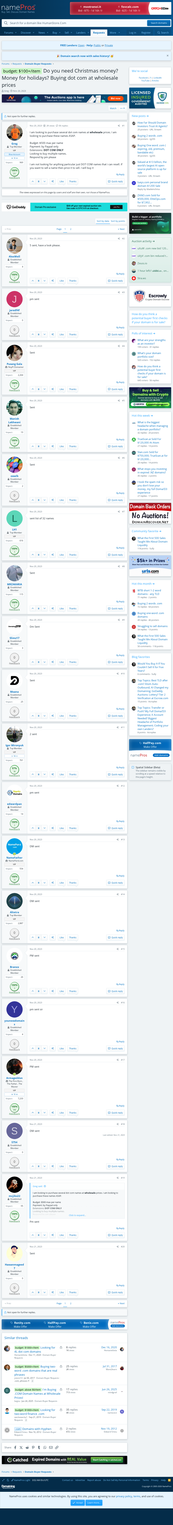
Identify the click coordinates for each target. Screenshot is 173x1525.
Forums (8, 32)
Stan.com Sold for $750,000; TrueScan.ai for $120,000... (153, 455)
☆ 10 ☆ (14, 756)
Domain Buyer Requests (47, 1378)
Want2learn (111, 1369)
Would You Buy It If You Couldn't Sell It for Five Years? (151, 667)
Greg (6, 90)
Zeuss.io (142, 263)
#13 (123, 839)
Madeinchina (153, 189)
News (42, 32)
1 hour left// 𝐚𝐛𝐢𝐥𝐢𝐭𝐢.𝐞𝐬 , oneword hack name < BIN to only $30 (153, 270)
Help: (89, 45)
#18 (123, 1124)
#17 (123, 1059)
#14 (123, 894)
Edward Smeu (20, 1432)
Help (163, 1480)
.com (16, 1380)
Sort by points (118, 221)
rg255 (152, 139)
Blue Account (14, 154)
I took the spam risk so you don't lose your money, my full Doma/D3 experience (152, 487)
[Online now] (14, 854)
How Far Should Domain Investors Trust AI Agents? (152, 124)
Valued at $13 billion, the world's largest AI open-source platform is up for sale (152, 167)
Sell (67, 32)
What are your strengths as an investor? (152, 341)
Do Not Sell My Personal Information (121, 1480)
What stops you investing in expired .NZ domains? (152, 470)
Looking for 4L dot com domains (34, 1349)
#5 (123, 400)
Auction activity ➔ (143, 241)
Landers (80, 32)
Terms (146, 1480)
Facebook (143, 77)
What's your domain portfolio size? (149, 354)
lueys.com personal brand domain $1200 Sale (153, 183)
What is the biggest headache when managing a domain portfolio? (153, 425)
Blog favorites (141, 657)
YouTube (145, 80)
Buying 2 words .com (150, 135)
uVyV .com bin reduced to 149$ (153, 255)
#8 (123, 566)
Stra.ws (142, 278)
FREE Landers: (68, 45)
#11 (123, 727)
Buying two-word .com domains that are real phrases (35, 1371)
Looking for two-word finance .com (34, 1412)
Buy (55, 32)
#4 (123, 346)
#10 (123, 673)
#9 (123, 619)
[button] (16, 32)
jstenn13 (18, 1378)
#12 (123, 785)
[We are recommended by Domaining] (8, 1488)
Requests (99, 32)
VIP (14, 150)
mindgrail (112, 1392)
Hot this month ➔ (143, 584)
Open (81, 45)
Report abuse (94, 1480)
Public (97, 45)
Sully (152, 548)
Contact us (67, 1480)
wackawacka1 (20, 1417)
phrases (24, 1380)
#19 (123, 1177)
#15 (123, 949)
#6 (123, 457)
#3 (123, 292)
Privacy (154, 1480)
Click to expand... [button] (77, 1215)
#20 (123, 1246)
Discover (26, 32)
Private (109, 45)
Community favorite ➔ (146, 531)
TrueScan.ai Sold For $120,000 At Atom (149, 440)
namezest (112, 1412)
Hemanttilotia (20, 1354)
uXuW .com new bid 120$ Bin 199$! (153, 248)
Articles (155, 80)
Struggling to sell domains (153, 626)
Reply (122, 174)
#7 (123, 511)
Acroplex (152, 701)
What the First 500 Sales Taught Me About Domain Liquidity (153, 541)
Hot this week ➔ (142, 415)
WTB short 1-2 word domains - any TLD (149, 592)
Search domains (159, 23)
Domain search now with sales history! (85, 56)
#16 (123, 1002)
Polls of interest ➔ (143, 333)
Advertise (80, 1480)
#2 (123, 238)
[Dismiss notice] (167, 56)
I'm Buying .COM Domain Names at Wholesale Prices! (37, 1394)
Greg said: (38, 1186)
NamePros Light (22, 1480)
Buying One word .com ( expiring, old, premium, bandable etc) (152, 149)
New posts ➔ (140, 116)
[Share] (119, 126)
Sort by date (103, 221)
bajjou (17, 1401)
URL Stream (155, 129)
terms (136, 1496)
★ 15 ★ (14, 158)
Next (122, 228)
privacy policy (124, 1496)
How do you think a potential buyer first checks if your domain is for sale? (149, 318)
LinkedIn (158, 77)
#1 (123, 125)
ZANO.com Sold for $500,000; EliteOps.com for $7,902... (152, 199)
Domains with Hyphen (36, 1429)
